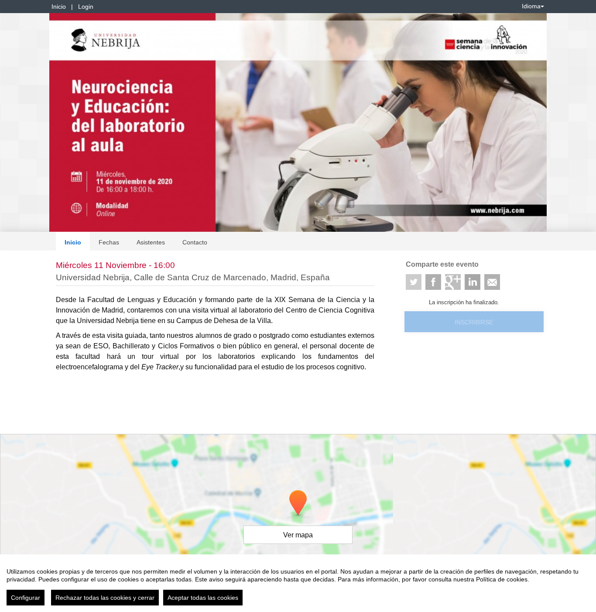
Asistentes (151, 242)
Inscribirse (474, 322)
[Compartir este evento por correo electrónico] (492, 282)
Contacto (194, 242)
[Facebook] (433, 282)
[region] (298, 583)
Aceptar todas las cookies (203, 597)
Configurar (25, 597)
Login (85, 6)
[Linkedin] (472, 282)
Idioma (531, 6)
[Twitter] (413, 282)
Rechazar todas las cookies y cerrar (104, 597)
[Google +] (453, 282)
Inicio (58, 6)
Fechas (109, 242)
